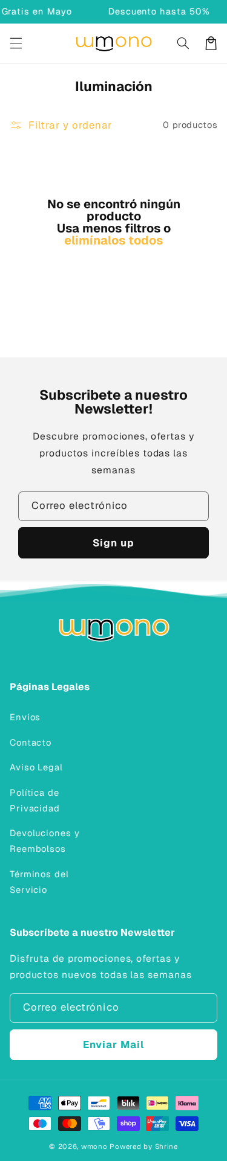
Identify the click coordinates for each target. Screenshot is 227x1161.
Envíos (25, 717)
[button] (16, 43)
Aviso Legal (36, 767)
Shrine (166, 1146)
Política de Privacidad (35, 800)
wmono (94, 1146)
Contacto (31, 742)
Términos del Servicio (39, 881)
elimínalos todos (113, 240)
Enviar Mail (114, 1044)
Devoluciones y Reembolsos (45, 840)
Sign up (113, 542)
